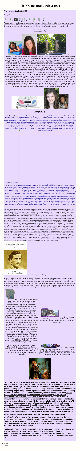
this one (52, 184)
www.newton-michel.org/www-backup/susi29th (23, 399)
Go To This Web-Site (21, 382)
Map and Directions (14, 116)
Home (6, 445)
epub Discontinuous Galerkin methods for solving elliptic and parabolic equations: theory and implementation (40, 390)
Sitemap (6, 443)
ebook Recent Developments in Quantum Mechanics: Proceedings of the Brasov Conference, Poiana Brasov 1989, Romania (38, 395)
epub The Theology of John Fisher (59, 419)
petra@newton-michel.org (30, 214)
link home (50, 403)
